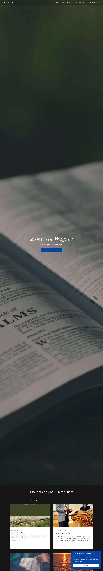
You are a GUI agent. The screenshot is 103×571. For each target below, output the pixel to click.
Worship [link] (81, 500)
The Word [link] (75, 500)
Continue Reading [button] (16, 540)
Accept (86, 565)
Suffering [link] (68, 500)
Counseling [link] (29, 500)
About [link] (63, 2)
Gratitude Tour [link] (51, 500)
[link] (10, 2)
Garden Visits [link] (42, 500)
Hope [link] (58, 500)
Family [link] (35, 500)
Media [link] (62, 500)
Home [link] (57, 2)
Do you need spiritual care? (51, 250)
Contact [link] (69, 2)
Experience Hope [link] (94, 2)
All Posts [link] (22, 500)
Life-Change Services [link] (81, 2)
